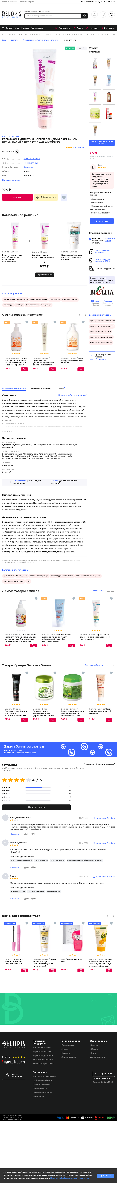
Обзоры (94, 1049)
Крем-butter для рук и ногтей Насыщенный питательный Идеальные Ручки (44, 964)
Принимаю (105, 1176)
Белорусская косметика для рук (88, 576)
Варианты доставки (43, 1056)
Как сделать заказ (42, 1048)
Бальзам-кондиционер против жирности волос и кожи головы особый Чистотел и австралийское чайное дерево (72, 715)
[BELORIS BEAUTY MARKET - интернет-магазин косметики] (11, 14)
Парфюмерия (37, 28)
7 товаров (108, 301)
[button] (17, 197)
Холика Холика (9, 299)
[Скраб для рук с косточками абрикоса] (95, 97)
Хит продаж (109, 28)
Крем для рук (55, 299)
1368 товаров (96, 301)
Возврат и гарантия (43, 1060)
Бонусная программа (43, 1064)
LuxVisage (19, 305)
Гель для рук (8, 305)
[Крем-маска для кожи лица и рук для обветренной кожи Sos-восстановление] (109, 80)
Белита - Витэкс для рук (39, 576)
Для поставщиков (42, 1084)
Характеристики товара (14, 388)
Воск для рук (46, 305)
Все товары (97, 591)
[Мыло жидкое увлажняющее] (109, 97)
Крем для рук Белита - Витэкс (62, 576)
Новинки (94, 28)
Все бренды (4, 34)
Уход (17, 28)
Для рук (14, 40)
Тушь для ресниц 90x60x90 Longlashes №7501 (14, 962)
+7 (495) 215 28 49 (104, 1074)
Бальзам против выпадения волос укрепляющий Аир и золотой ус (43, 713)
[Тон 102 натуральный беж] (95, 130)
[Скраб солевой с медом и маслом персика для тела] (95, 113)
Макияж (25, 28)
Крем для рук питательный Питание (100, 711)
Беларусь (28, 167)
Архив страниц (97, 1057)
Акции (80, 28)
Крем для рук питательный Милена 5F (72, 360)
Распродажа (64, 28)
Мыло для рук (22, 299)
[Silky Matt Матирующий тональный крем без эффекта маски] (95, 80)
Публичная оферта (42, 1080)
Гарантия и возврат (41, 388)
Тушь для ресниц (32, 305)
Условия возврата (26, 2)
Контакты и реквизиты (44, 1076)
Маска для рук (69, 40)
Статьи (93, 1053)
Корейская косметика (38, 299)
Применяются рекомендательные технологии (42, 1092)
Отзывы (94, 1045)
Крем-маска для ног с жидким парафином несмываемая (95, 637)
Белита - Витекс (32, 159)
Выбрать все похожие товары (102, 143)
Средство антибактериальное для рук (40, 40)
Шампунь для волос (69, 299)
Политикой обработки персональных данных (69, 1178)
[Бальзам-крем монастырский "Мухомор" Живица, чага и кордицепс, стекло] (109, 113)
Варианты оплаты (42, 1052)
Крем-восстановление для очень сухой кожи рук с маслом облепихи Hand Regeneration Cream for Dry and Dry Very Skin (100, 966)
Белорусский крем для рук (13, 581)
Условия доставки (10, 2)
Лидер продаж (68, 1057)
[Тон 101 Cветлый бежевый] (109, 63)
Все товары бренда (94, 665)
